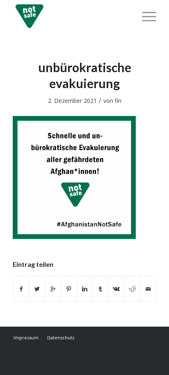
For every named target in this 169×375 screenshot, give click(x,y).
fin (118, 101)
